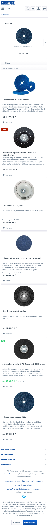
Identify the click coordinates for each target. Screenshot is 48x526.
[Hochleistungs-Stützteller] (24, 296)
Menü (8, 8)
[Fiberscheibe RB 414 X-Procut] (24, 84)
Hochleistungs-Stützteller (14, 311)
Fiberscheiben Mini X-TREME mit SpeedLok (22, 258)
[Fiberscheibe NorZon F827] (24, 36)
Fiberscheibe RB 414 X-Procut (15, 100)
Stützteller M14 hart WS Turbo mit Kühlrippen (23, 364)
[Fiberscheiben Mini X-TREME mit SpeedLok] (24, 243)
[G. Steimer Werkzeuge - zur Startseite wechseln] (8, 3)
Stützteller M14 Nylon (12, 205)
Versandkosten (9, 474)
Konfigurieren (29, 522)
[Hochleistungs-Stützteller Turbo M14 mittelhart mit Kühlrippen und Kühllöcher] (24, 137)
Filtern (7, 63)
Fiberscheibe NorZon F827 (24, 46)
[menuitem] (6, 8)
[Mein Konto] (38, 8)
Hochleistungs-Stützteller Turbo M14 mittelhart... (19, 153)
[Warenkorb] (44, 8)
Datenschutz (27, 485)
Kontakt (17, 485)
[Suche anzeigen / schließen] (27, 8)
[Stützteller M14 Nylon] (24, 190)
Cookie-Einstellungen (12, 481)
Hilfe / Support (36, 481)
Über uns (25, 481)
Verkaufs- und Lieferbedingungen (18, 489)
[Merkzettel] (33, 8)
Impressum (37, 489)
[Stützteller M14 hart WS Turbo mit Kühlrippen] (24, 349)
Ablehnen (16, 522)
